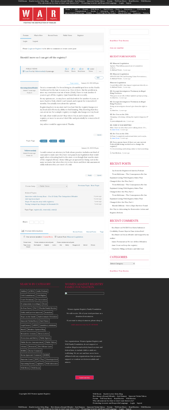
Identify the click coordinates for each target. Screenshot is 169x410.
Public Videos (51, 342)
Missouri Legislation (75, 237)
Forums (26, 35)
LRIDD (35, 325)
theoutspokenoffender (29, 88)
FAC (35, 308)
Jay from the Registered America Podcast (128, 171)
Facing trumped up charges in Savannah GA (41, 204)
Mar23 (23, 329)
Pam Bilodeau (116, 153)
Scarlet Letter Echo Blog (39, 1)
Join (112, 11)
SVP (36, 359)
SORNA (89, 13)
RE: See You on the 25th (119, 114)
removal (54, 141)
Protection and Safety (29, 338)
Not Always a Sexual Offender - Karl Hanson (68, 1)
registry (44, 141)
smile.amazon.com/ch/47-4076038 (84, 325)
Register (80, 35)
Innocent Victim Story (29, 321)
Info (76, 9)
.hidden (23, 291)
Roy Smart (116, 228)
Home (68, 9)
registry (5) (38, 210)
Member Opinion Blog (36, 329)
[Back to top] (162, 403)
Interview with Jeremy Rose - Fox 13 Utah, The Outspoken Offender (51, 196)
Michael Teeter (117, 70)
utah (62, 141)
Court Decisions (27, 300)
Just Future (44, 321)
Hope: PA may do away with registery (39, 202)
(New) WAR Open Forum (74, 13)
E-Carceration (41, 300)
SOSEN (46, 355)
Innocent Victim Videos (96, 1)
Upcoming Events (27, 364)
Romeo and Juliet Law (135, 249)
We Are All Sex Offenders (137, 242)
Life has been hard (32, 199)
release (23, 346)
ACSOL (31, 291)
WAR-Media (141, 9)
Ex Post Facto (26, 308)
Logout (35, 41)
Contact (133, 11)
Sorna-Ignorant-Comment (31, 355)
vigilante (40, 364)
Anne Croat (115, 130)
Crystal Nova (48, 237)
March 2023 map (124, 13)
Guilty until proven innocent (31, 312)
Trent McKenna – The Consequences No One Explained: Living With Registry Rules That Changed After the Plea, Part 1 (128, 198)
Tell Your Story (120, 1)
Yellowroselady (40, 71)
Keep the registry (130, 245)
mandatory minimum (48, 325)
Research (32, 346)
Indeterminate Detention (47, 317)
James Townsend (118, 242)
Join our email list (117, 48)
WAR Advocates (52, 364)
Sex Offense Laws (45, 346)
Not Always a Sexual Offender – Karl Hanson (110, 396)
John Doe (115, 98)
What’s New (38, 35)
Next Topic (95, 185)
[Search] (146, 32)
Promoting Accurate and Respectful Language (99, 3)
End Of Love (108, 9)
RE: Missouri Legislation (119, 63)
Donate (85, 9)
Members (122, 11)
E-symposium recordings (30, 304)
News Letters (43, 334)
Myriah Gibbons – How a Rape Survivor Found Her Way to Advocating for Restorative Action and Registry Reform (129, 209)
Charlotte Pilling (118, 249)
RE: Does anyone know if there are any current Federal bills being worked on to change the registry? (128, 144)
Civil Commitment (28, 295)
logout (128, 3)
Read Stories (134, 1)
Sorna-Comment (35, 351)
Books (93, 11)
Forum (109, 1)
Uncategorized (52, 359)
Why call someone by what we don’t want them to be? (113, 401)
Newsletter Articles (28, 334)
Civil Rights (41, 295)
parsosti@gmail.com (118, 121)
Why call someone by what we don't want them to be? (58, 3)
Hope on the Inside (28, 317)
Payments (137, 13)
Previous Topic (83, 185)
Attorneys (104, 11)
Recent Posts (53, 35)
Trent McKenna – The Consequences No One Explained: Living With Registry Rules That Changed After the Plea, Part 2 (128, 177)
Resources (128, 9)
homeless (48, 312)
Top (42, 359)
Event (45, 304)
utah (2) (54, 210)
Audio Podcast (42, 291)
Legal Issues (25, 325)
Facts (118, 9)
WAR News (95, 9)
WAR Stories (146, 1)
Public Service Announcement (32, 342)
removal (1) (47, 210)
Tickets (146, 13)
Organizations (80, 11)
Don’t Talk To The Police (106, 13)
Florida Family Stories (47, 308)
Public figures (45, 338)
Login (121, 3)
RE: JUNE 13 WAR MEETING (121, 125)
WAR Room (22, 1)
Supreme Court (27, 359)
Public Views (67, 35)
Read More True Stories (119, 41)
